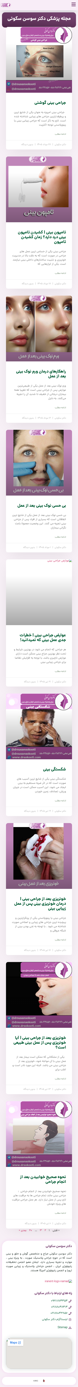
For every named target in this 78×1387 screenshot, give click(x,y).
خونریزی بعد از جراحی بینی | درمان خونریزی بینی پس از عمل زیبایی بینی (40, 904)
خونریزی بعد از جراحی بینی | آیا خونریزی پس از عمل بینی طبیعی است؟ (39, 1043)
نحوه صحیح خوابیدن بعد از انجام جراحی (43, 1179)
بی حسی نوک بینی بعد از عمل (41, 506)
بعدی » (22, 1231)
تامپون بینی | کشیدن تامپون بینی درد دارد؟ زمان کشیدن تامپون (42, 237)
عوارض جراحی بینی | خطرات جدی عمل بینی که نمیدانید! (43, 637)
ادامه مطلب (60, 134)
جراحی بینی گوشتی (50, 103)
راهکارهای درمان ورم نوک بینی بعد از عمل (41, 374)
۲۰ (30, 1231)
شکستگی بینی (54, 769)
